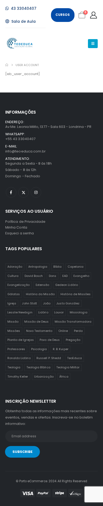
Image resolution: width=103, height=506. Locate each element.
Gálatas (13, 294)
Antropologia (38, 266)
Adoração (14, 266)
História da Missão (40, 294)
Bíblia (57, 266)
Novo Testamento (39, 331)
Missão (12, 321)
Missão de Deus (36, 321)
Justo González (67, 303)
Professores (16, 349)
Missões (13, 331)
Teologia (14, 367)
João (46, 303)
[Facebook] (11, 192)
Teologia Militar (67, 367)
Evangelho (81, 276)
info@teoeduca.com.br (25, 151)
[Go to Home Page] (6, 65)
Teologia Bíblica (38, 367)
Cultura (12, 276)
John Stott (29, 303)
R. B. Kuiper (60, 349)
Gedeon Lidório (66, 285)
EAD (65, 276)
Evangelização (18, 285)
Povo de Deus (50, 340)
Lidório (43, 312)
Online (63, 331)
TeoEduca (74, 358)
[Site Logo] (20, 43)
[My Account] (94, 15)
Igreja (11, 303)
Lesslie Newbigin (19, 312)
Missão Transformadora (73, 321)
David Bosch (34, 276)
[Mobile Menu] (93, 43)
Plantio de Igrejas (20, 340)
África (63, 376)
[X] (23, 192)
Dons (52, 276)
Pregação (73, 340)
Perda (78, 331)
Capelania (76, 266)
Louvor (59, 312)
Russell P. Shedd (48, 358)
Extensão (42, 285)
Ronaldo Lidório (19, 358)
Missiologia (78, 312)
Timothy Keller (17, 376)
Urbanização (44, 376)
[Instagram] (36, 192)
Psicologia (39, 349)
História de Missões (75, 294)
